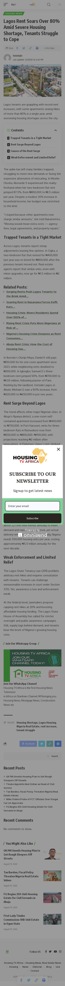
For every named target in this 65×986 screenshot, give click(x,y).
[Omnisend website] (32, 533)
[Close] (58, 449)
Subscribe (32, 518)
